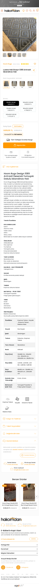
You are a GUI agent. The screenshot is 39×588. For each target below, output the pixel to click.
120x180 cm (29, 369)
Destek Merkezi (12, 441)
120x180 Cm (21, 354)
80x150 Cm (30, 358)
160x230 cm (25, 356)
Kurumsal (4, 549)
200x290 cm (22, 358)
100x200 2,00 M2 (28, 103)
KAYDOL (33, 539)
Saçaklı (31, 320)
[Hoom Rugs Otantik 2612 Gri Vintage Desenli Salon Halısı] (10, 492)
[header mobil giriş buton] (34, 10)
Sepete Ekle (21, 145)
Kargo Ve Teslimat (13, 419)
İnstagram (24, 567)
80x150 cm (21, 369)
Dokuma (20, 338)
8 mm (24, 378)
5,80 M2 (29, 365)
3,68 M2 (23, 365)
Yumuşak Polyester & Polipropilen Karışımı (25, 386)
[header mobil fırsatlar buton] (23, 10)
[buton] (19, 4)
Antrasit (20, 350)
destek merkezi (18, 450)
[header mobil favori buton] (27, 10)
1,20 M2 (20, 363)
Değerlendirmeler (13, 433)
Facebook (9, 567)
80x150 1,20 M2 (11, 103)
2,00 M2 (25, 363)
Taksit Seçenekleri (13, 426)
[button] (5, 34)
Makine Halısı (22, 324)
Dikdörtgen (21, 334)
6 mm (19, 378)
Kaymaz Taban (23, 320)
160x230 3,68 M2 (28, 109)
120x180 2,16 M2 (11, 109)
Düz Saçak (21, 329)
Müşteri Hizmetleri (7, 553)
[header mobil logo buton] (12, 10)
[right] (36, 497)
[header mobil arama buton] (30, 10)
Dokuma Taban (23, 322)
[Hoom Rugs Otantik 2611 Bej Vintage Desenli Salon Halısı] (29, 492)
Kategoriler (5, 545)
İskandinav (21, 345)
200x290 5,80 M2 (11, 115)
